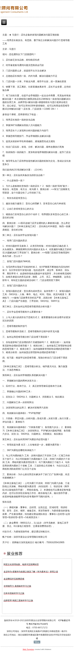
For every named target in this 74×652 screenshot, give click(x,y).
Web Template (28, 649)
